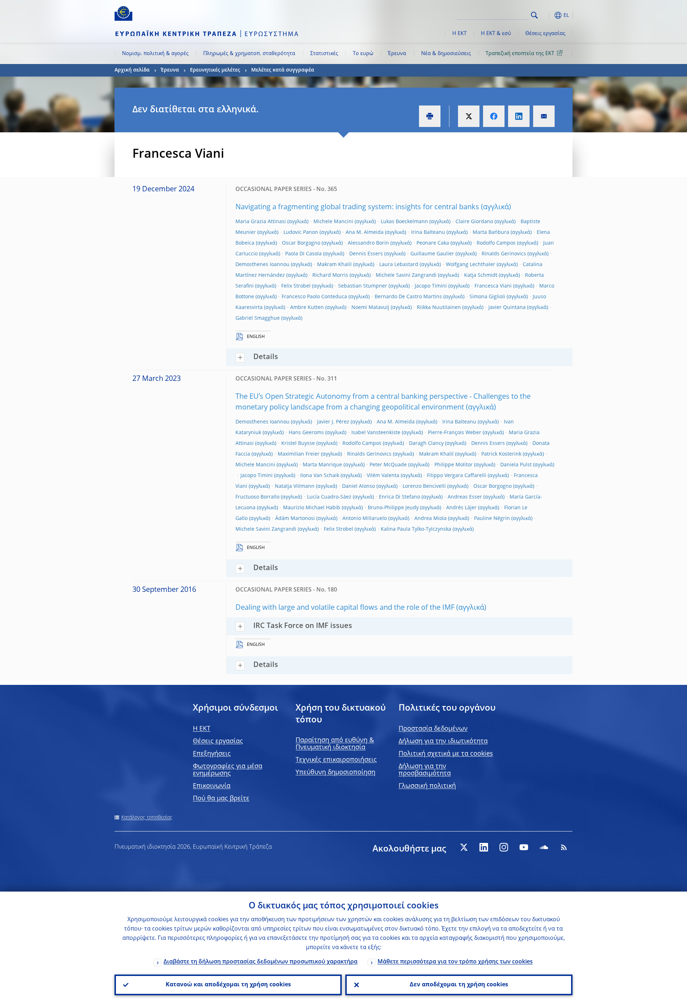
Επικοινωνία (211, 786)
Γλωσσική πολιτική (427, 786)
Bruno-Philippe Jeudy (393, 507)
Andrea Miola (430, 518)
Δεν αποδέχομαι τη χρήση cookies (459, 985)
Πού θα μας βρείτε (221, 798)
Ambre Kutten (307, 307)
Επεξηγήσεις (212, 754)
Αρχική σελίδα (132, 70)
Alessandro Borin (368, 243)
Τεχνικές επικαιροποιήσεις (336, 760)
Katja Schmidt (480, 275)
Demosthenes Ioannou (262, 264)
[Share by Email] (544, 116)
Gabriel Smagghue (257, 318)
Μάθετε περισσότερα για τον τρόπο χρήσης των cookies (455, 962)
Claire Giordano (474, 221)
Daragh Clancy (426, 443)
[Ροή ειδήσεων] (563, 847)
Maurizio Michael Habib (311, 507)
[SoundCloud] (543, 847)
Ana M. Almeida (365, 232)
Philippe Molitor (453, 464)
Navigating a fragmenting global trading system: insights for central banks (357, 207)
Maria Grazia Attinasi (260, 221)
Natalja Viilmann (295, 486)
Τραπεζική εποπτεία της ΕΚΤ (520, 53)
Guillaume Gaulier (432, 253)
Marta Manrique (322, 464)
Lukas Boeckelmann (404, 221)
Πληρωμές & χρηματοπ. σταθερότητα (249, 53)
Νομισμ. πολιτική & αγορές (155, 53)
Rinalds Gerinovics (504, 253)
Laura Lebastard (398, 264)
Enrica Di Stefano (399, 497)
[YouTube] (523, 847)
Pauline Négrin (492, 518)
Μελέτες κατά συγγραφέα (282, 70)
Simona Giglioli (487, 296)
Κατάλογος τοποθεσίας (146, 817)
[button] (547, 15)
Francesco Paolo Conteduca (314, 296)
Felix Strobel (296, 286)
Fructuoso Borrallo (257, 497)
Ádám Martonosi (295, 518)
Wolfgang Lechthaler (470, 264)
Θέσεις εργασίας (545, 33)
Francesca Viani (493, 286)
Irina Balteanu (428, 232)
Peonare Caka (432, 243)
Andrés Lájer (461, 507)
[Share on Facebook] (494, 116)
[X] (463, 847)
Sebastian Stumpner (362, 286)
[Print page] (429, 116)
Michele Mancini (333, 221)
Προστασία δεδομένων (433, 729)
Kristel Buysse (298, 443)
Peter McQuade (388, 464)
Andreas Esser (465, 497)
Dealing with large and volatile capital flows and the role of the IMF (344, 608)
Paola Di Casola (303, 253)
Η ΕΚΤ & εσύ (496, 33)
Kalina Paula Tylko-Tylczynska (416, 529)
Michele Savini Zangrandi (406, 275)
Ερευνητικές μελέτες (215, 70)
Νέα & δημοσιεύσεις (446, 53)
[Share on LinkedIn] (519, 116)
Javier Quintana (507, 307)
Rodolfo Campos (496, 243)
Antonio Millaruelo (364, 518)
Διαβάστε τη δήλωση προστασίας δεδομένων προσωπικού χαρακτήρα (260, 962)
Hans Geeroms (306, 432)
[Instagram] (503, 847)
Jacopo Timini (431, 286)
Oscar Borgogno (301, 243)
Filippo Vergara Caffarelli (456, 475)
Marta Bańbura (491, 232)
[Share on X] (468, 116)
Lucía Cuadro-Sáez (329, 497)
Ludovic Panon (300, 232)
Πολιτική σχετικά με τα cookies (446, 754)
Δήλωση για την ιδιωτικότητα (443, 741)
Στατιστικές (324, 53)
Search (534, 15)
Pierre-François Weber (454, 432)
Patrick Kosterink (501, 454)
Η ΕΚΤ (459, 33)
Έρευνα (397, 53)
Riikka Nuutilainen (439, 307)
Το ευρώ (363, 53)
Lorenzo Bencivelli (424, 486)
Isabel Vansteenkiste (375, 432)
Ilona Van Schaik (319, 475)
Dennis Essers (366, 253)
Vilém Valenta (383, 475)
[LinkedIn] (483, 847)
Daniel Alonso (358, 486)
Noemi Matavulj (370, 307)
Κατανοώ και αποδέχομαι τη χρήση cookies (228, 985)
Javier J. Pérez (333, 422)
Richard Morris (330, 275)
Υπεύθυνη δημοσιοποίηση (335, 772)
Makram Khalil (334, 264)
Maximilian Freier (299, 454)
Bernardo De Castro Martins (408, 296)
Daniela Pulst (516, 464)
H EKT (201, 729)
